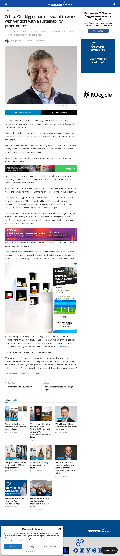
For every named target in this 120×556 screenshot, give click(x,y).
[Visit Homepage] (60, 3)
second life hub (26, 376)
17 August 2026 (11, 509)
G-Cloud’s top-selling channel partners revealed (39, 467)
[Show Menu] (6, 3)
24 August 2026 (36, 473)
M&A (34, 496)
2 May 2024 (29, 41)
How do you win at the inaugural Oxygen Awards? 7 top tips (14, 503)
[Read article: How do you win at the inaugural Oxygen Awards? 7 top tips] (16, 490)
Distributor (12, 460)
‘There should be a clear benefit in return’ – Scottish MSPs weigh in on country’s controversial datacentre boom (40, 433)
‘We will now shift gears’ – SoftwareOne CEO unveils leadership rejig (66, 429)
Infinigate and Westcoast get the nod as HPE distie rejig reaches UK (15, 467)
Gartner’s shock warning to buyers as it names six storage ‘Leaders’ (15, 429)
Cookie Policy (30, 552)
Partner (60, 421)
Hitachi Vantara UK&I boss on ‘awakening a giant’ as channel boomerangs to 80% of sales (65, 469)
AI (33, 421)
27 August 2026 (11, 434)
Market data (12, 421)
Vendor (60, 460)
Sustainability (15, 11)
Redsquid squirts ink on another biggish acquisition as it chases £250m (40, 504)
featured (13, 376)
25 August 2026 (11, 473)
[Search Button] (114, 3)
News (9, 496)
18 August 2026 (61, 478)
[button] (59, 529)
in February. (64, 348)
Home (7, 11)
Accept (12, 546)
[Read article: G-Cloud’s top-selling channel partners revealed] (41, 454)
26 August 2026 (36, 442)
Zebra (36, 376)
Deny (32, 546)
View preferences (51, 546)
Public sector (37, 460)
